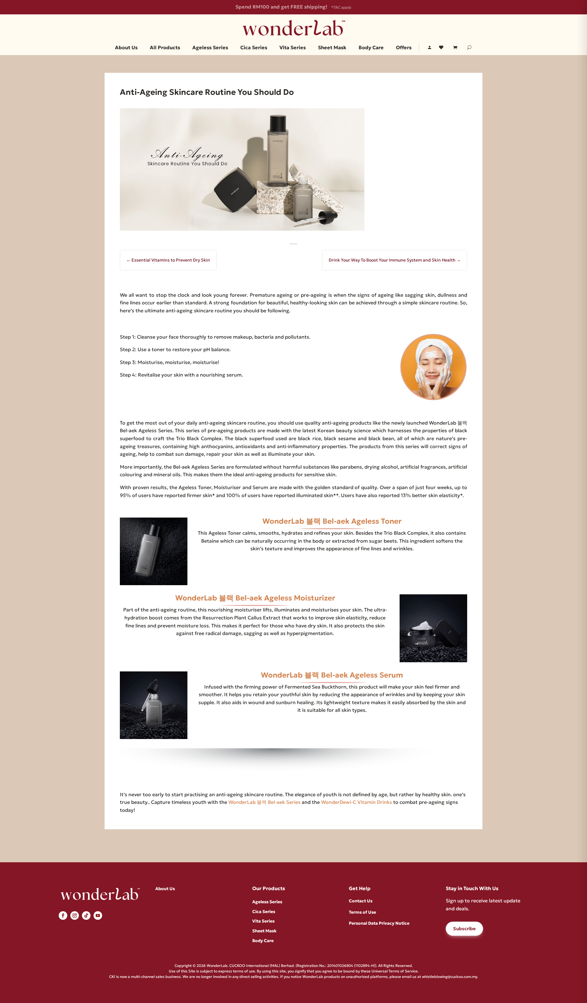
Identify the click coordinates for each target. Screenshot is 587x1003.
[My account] (429, 47)
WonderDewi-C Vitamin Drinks (356, 802)
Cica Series (253, 47)
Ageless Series (210, 47)
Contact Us (360, 901)
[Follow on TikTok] (86, 915)
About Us (126, 47)
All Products (165, 47)
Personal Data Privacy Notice (379, 923)
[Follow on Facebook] (63, 915)
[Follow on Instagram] (74, 915)
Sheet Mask (332, 47)
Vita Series (292, 47)
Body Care (371, 47)
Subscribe (464, 928)
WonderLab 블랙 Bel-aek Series (264, 802)
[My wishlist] (441, 47)
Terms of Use (362, 912)
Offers (404, 47)
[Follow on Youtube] (98, 915)
